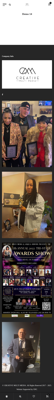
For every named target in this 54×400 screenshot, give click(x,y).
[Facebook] (2, 95)
